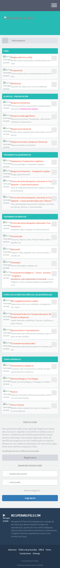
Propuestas (16, 70)
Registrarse (30, 457)
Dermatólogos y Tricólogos (24, 378)
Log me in (30, 498)
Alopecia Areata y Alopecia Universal (29, 141)
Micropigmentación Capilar (24, 301)
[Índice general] (5, 40)
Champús (15, 262)
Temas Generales (12, 359)
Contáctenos (25, 553)
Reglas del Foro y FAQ (21, 57)
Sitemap (36, 553)
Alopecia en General (21, 128)
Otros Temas (17, 404)
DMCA (41, 549)
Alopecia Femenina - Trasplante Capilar (30, 171)
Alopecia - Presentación (15, 96)
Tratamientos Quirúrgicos (17, 154)
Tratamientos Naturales (23, 343)
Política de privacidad (30, 451)
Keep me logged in (32, 490)
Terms (48, 549)
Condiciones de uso (10, 451)
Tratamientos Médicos (14, 216)
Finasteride (16, 236)
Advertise (12, 549)
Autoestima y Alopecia (22, 365)
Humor (14, 391)
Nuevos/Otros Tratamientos (25, 330)
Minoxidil (15, 249)
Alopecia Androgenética (23, 115)
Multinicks (16, 83)
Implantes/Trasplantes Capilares (27, 161)
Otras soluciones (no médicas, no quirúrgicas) (27, 294)
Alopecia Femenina (20, 102)
